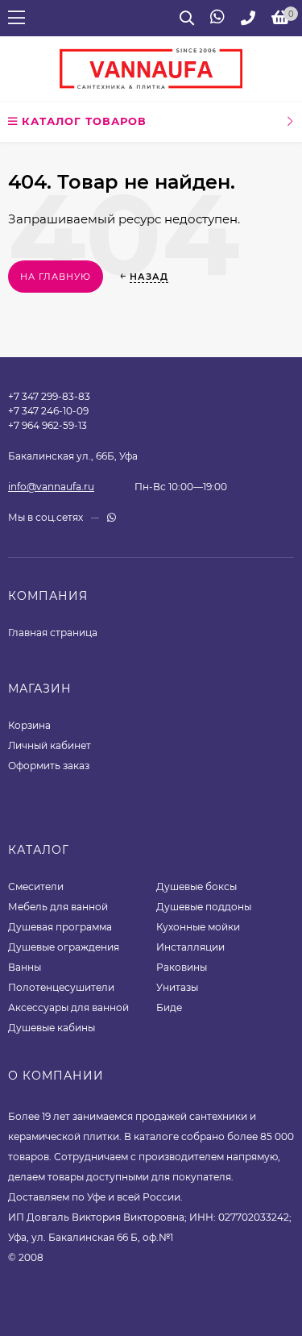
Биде (169, 1007)
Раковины (181, 967)
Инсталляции (190, 947)
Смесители (36, 886)
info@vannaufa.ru (51, 487)
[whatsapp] (111, 517)
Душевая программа (60, 927)
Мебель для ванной (58, 907)
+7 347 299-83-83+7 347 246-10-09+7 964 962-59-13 (49, 410)
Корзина (29, 725)
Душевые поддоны (203, 907)
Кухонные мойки (198, 927)
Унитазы (177, 987)
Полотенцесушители (61, 987)
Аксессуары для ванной (68, 1007)
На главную (55, 276)
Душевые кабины (51, 1028)
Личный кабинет (49, 745)
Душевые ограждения (63, 947)
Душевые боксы (196, 886)
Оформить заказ (48, 766)
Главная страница (52, 632)
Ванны (24, 967)
